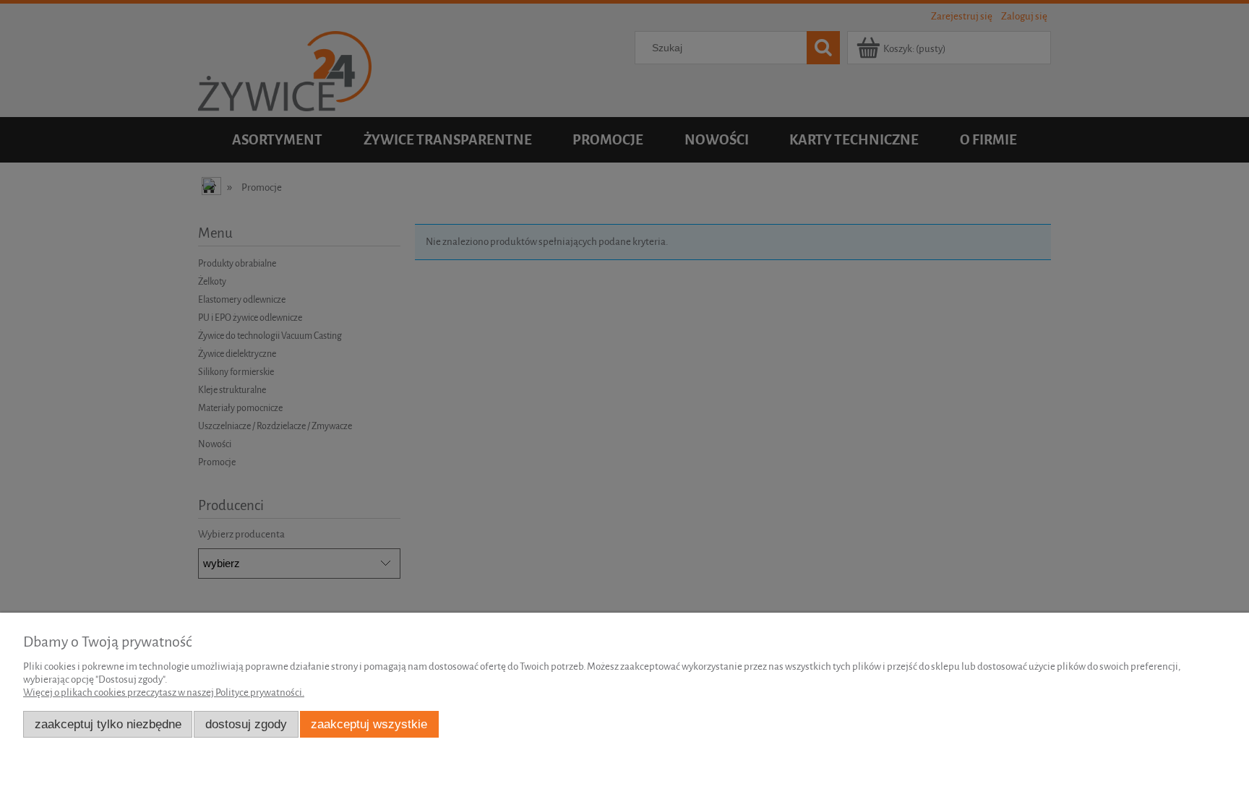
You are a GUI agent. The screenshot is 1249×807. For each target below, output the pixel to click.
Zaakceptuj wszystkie (369, 724)
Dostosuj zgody (246, 724)
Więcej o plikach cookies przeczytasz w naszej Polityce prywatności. (163, 692)
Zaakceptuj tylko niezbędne (108, 724)
